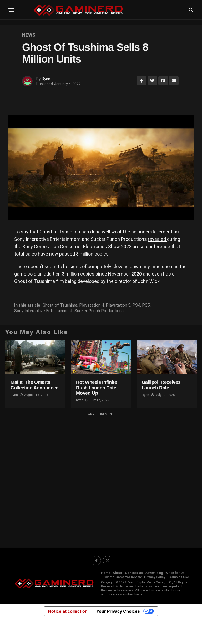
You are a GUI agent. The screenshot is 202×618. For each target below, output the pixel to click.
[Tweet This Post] (152, 80)
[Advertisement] (101, 476)
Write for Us (174, 573)
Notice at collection (68, 611)
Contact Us (134, 573)
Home (105, 573)
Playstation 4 (91, 305)
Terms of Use (178, 577)
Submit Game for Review (123, 577)
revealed (157, 239)
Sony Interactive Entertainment (43, 311)
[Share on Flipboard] (163, 80)
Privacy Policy (154, 577)
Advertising (154, 573)
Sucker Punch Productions (99, 311)
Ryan (46, 79)
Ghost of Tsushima (60, 305)
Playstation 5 (118, 305)
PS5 (146, 305)
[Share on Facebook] (141, 80)
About (117, 573)
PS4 (136, 305)
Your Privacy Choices (118, 611)
